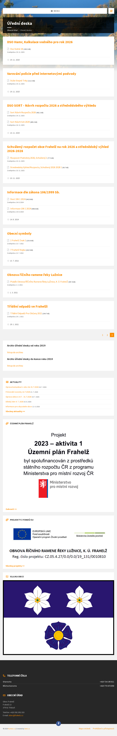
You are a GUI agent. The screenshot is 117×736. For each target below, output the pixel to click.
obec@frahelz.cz (16, 715)
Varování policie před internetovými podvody (41, 73)
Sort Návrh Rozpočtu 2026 (23, 112)
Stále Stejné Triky (18, 80)
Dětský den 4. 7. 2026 (15, 401)
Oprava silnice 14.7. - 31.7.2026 (19, 396)
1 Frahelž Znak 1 (18, 240)
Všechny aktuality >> (15, 411)
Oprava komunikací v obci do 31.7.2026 (22, 387)
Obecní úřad (12, 30)
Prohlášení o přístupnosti (103, 728)
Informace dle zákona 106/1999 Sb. (33, 192)
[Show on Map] (111, 11)
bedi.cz (27, 729)
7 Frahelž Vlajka (17, 250)
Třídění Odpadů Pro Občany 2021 (26, 313)
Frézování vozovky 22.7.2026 (18, 392)
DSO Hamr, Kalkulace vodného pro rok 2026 (40, 42)
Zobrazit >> (11, 509)
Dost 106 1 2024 (17, 199)
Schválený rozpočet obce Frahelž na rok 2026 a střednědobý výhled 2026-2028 (58, 148)
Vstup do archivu (15, 352)
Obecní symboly (19, 233)
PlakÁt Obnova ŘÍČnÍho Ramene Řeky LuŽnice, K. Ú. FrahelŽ (39, 281)
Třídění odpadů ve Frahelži (27, 306)
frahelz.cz (11, 729)
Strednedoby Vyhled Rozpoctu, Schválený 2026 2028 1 (36, 167)
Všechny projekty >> (15, 566)
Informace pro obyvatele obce (19, 406)
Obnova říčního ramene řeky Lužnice (34, 274)
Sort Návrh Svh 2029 (20, 122)
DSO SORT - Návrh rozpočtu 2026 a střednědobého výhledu (51, 105)
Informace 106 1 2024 (20, 208)
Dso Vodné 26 (16, 49)
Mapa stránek (84, 728)
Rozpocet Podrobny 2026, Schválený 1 (28, 158)
